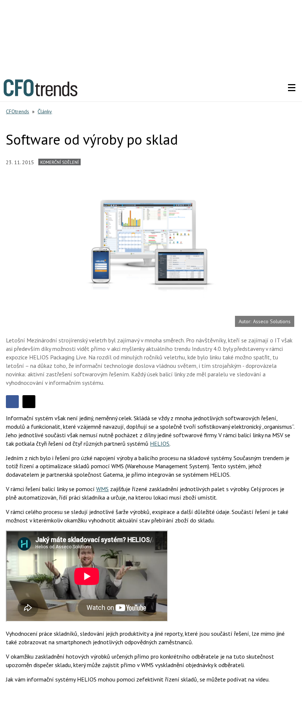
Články (45, 111)
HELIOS (159, 443)
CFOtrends (17, 111)
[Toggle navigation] (291, 87)
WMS (102, 489)
